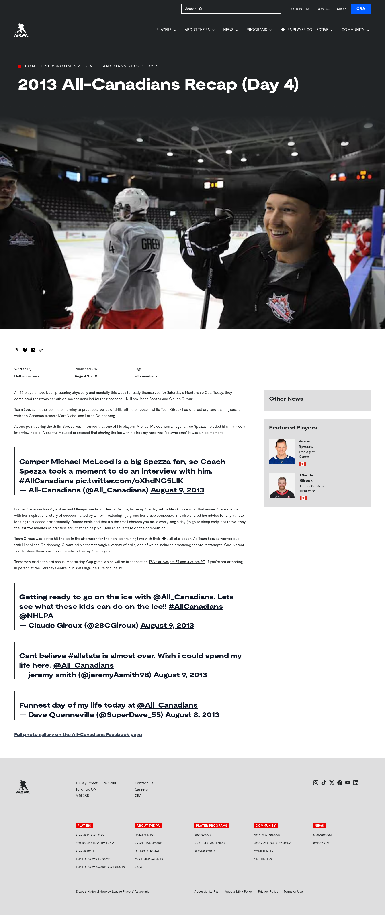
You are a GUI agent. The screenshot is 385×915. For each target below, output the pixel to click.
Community (353, 30)
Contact (324, 9)
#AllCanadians (46, 481)
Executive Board (148, 843)
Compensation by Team (95, 843)
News (228, 30)
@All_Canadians (183, 597)
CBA (360, 9)
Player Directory (90, 835)
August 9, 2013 (177, 490)
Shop (341, 9)
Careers (141, 789)
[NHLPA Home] (21, 30)
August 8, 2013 (192, 715)
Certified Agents (149, 859)
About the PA (197, 30)
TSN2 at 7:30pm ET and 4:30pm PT (177, 562)
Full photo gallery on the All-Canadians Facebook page (78, 734)
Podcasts (321, 843)
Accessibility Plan (206, 891)
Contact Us (144, 783)
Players (163, 30)
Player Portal (299, 9)
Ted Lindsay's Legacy (93, 859)
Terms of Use (293, 891)
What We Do (145, 835)
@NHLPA (36, 616)
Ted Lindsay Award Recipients (100, 867)
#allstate (84, 656)
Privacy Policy (268, 891)
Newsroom (58, 66)
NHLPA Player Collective (304, 30)
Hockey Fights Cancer (272, 843)
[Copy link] (41, 349)
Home (31, 66)
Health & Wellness (209, 843)
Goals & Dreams (267, 835)
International (147, 851)
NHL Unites (280, 859)
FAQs (139, 867)
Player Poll (85, 851)
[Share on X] (17, 349)
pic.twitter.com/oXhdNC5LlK (130, 481)
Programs (257, 30)
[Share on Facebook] (25, 349)
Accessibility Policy (239, 891)
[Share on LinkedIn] (33, 349)
